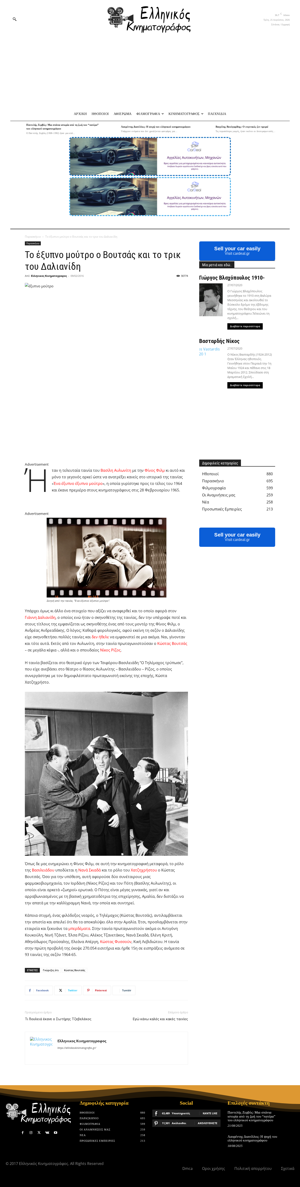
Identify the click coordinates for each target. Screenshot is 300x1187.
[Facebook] (23, 1133)
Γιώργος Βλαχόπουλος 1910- (232, 277)
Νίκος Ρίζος (110, 650)
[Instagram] (31, 1133)
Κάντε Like (210, 1113)
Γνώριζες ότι (51, 970)
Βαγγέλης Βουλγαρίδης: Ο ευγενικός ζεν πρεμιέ (242, 126)
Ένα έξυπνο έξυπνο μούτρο (78, 483)
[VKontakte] (47, 1133)
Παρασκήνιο (33, 237)
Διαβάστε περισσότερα (245, 326)
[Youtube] (56, 1133)
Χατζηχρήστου (144, 870)
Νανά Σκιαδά (89, 870)
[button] (14, 19)
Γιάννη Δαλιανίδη (40, 617)
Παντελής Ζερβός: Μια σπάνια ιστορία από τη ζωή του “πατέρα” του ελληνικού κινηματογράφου (251, 1116)
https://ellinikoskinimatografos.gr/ (76, 1048)
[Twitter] (39, 1133)
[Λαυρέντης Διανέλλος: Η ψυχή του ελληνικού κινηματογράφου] (112, 129)
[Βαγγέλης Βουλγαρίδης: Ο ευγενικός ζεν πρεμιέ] (206, 129)
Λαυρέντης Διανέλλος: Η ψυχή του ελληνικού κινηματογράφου (156, 126)
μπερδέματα (79, 928)
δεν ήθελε (100, 636)
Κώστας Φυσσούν (115, 941)
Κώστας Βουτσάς (172, 643)
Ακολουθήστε (207, 1123)
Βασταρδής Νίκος (219, 341)
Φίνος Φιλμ (155, 470)
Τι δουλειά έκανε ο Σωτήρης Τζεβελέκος (58, 1019)
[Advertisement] (150, 73)
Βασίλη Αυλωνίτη (116, 470)
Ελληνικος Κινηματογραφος (49, 276)
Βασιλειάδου (43, 870)
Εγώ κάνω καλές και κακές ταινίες (160, 1019)
